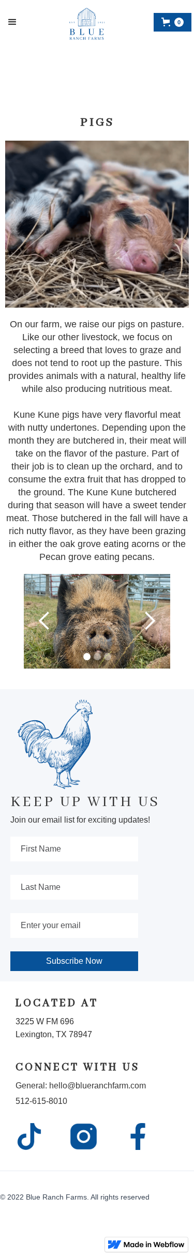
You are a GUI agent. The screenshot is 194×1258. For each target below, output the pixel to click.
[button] (12, 22)
